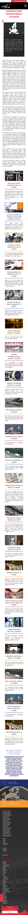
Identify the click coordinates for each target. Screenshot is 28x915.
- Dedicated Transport (6, 823)
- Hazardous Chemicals (7, 834)
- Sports (4, 842)
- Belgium (4, 862)
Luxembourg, (17, 762)
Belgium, (12, 756)
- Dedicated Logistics (6, 811)
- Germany (4, 869)
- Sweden (4, 884)
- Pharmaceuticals (6, 829)
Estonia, (19, 771)
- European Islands (6, 891)
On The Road (5, 853)
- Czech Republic (5, 865)
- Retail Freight (5, 817)
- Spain (3, 883)
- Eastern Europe (5, 890)
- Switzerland (5, 886)
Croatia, (17, 756)
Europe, (15, 766)
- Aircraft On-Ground (6, 827)
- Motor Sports (5, 843)
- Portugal (4, 882)
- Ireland (4, 873)
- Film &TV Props (5, 833)
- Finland (4, 867)
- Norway (4, 880)
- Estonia (4, 895)
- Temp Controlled (6, 822)
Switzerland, (9, 766)
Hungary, (8, 761)
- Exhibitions (4, 844)
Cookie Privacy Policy (19, 913)
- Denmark (4, 866)
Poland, (20, 764)
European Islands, (16, 769)
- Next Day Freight (6, 813)
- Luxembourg (5, 877)
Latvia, (21, 761)
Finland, (20, 758)
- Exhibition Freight (6, 818)
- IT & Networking (6, 816)
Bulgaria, (9, 771)
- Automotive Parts (6, 831)
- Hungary (4, 872)
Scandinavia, (14, 768)
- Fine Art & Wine (5, 830)
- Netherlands (5, 879)
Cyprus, (14, 771)
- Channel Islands (5, 888)
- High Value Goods (6, 836)
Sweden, (18, 765)
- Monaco (4, 902)
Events (4, 838)
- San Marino (5, 903)
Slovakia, (14, 772)
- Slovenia (4, 898)
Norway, (15, 764)
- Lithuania (4, 876)
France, (8, 759)
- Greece (4, 870)
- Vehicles (4, 849)
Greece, (19, 759)
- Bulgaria (4, 893)
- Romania (4, 896)
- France (4, 868)
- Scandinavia (5, 889)
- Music (3, 841)
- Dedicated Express (6, 832)
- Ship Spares (5, 826)
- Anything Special (6, 825)
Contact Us (5, 855)
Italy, (17, 761)
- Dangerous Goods (6, 819)
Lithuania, (10, 762)
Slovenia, (19, 772)
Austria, (6, 756)
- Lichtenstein (5, 901)
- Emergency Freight (6, 812)
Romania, (8, 772)
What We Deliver (6, 810)
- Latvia (3, 875)
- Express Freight (5, 824)
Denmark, (15, 758)
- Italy (3, 874)
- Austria (4, 861)
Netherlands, (9, 764)
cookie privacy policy (11, 910)
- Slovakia (4, 897)
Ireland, (13, 761)
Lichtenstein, (15, 774)
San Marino (15, 775)
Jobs (3, 857)
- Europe (4, 887)
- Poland (4, 881)
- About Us (4, 848)
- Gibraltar (4, 900)
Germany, (14, 759)
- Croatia (4, 864)
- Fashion (4, 839)
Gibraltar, (8, 774)
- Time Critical (5, 820)
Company (4, 847)
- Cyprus (4, 894)
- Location (4, 850)
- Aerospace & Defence (7, 815)
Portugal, (10, 765)
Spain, (14, 765)
